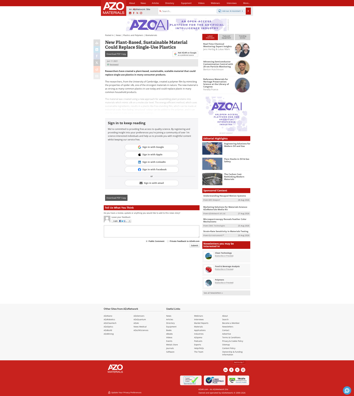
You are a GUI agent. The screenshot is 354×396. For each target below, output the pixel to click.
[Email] (96, 76)
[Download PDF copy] (96, 42)
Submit (194, 245)
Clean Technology (223, 253)
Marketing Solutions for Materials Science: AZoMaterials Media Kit (225, 208)
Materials (198, 326)
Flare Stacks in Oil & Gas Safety (236, 160)
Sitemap (226, 344)
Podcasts (198, 341)
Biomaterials (151, 35)
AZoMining (109, 334)
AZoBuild (108, 330)
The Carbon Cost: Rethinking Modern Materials (234, 177)
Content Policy (228, 348)
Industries (199, 334)
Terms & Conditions (231, 337)
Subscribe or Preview (224, 256)
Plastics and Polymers (133, 35)
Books (169, 330)
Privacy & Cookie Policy (232, 341)
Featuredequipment (226, 37)
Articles (169, 319)
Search (225, 319)
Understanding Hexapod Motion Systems (224, 195)
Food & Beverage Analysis (227, 266)
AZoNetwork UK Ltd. (217, 213)
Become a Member (231, 323)
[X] (96, 62)
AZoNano (108, 316)
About (225, 316)
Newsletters (227, 326)
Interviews (199, 319)
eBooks (169, 334)
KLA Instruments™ (216, 235)
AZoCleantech (110, 323)
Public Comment (156, 241)
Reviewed (114, 64)
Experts (197, 344)
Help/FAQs (199, 348)
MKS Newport (214, 200)
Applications (200, 330)
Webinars (198, 316)
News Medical (140, 326)
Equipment (171, 326)
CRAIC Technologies (216, 225)
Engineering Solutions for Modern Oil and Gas (237, 144)
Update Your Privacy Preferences (126, 392)
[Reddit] (96, 69)
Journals (170, 348)
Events (169, 341)
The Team (198, 351)
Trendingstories (242, 37)
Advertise (226, 334)
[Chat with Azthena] (347, 390)
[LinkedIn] (96, 49)
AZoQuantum (140, 319)
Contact (225, 330)
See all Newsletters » (213, 293)
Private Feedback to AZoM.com (185, 241)
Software (170, 351)
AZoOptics (108, 326)
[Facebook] (96, 56)
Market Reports (201, 323)
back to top (238, 362)
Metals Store (172, 344)
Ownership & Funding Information (232, 353)
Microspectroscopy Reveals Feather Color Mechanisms (224, 220)
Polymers (219, 279)
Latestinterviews (210, 37)
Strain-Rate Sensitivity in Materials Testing (225, 231)
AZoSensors (139, 316)
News (118, 35)
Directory (169, 3)
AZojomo (198, 337)
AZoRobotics (109, 319)
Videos (169, 337)
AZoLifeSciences (141, 330)
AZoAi (136, 323)
